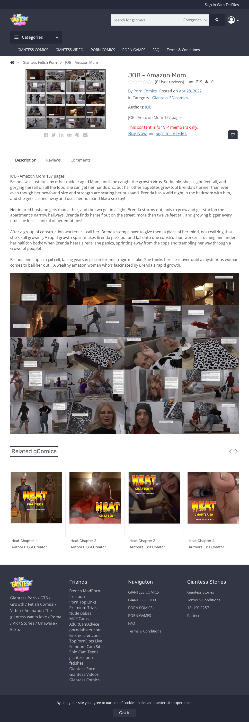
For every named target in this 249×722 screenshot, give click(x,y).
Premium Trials (83, 607)
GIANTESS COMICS (33, 49)
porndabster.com (85, 629)
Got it (124, 712)
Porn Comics (145, 91)
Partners (194, 615)
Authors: (136, 107)
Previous (230, 451)
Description (25, 160)
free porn (78, 596)
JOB (148, 107)
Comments (81, 160)
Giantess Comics (84, 680)
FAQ (156, 49)
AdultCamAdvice (84, 624)
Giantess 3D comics (170, 97)
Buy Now (137, 133)
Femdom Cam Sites (87, 646)
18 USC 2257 (198, 607)
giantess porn (82, 657)
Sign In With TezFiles (222, 4)
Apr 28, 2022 (190, 91)
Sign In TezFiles (171, 133)
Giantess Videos (84, 674)
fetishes (76, 663)
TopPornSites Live (85, 641)
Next (236, 451)
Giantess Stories (200, 592)
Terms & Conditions (183, 49)
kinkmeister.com (84, 635)
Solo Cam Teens (83, 652)
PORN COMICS (103, 49)
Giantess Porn (82, 668)
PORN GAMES (133, 49)
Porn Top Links (83, 602)
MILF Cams (79, 618)
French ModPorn (84, 591)
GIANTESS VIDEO (69, 49)
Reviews (53, 160)
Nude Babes (80, 613)
